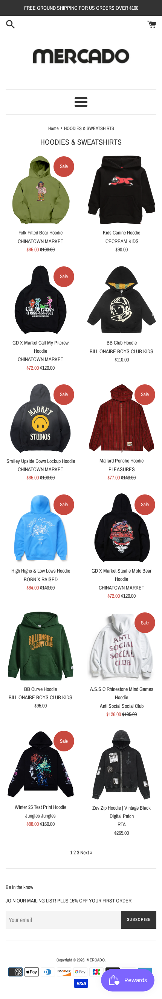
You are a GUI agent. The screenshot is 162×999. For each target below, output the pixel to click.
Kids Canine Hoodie (121, 232)
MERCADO (96, 960)
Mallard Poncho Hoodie (121, 460)
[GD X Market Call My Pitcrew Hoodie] (40, 300)
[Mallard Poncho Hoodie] (121, 418)
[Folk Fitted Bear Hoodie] (40, 190)
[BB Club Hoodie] (121, 300)
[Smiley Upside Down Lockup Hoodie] (40, 418)
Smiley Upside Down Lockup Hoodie (40, 461)
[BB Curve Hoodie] (40, 646)
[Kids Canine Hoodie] (121, 190)
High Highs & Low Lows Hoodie (40, 570)
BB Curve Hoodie (40, 689)
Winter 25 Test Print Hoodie (40, 807)
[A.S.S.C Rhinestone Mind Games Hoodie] (121, 646)
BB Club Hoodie (122, 342)
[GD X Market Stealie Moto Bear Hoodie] (121, 528)
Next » (86, 852)
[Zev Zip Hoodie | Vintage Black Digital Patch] (121, 765)
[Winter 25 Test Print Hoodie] (40, 764)
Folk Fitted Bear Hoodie (40, 232)
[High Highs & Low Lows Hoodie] (40, 528)
